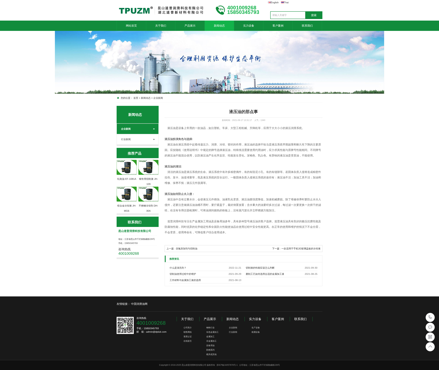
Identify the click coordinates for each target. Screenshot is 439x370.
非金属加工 (211, 341)
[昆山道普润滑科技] (163, 10)
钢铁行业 (210, 327)
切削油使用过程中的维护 (183, 274)
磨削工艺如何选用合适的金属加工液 (265, 274)
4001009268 (430, 317)
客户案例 (277, 25)
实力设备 (248, 25)
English (275, 2)
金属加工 (210, 336)
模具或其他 (211, 354)
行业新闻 (126, 139)
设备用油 (210, 345)
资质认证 (187, 336)
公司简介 (187, 327)
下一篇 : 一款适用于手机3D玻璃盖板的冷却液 (296, 248)
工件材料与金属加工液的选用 (185, 280)
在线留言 (187, 341)
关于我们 (160, 25)
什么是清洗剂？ (178, 267)
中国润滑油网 (139, 303)
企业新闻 (158, 98)
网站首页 (131, 25)
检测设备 (256, 332)
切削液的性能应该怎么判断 (260, 267)
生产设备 (256, 327)
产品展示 (190, 25)
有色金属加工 (212, 332)
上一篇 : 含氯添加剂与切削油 (182, 248)
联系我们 (307, 25)
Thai (286, 2)
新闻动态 (219, 25)
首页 (135, 98)
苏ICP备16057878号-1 (227, 365)
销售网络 (187, 332)
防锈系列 (210, 350)
